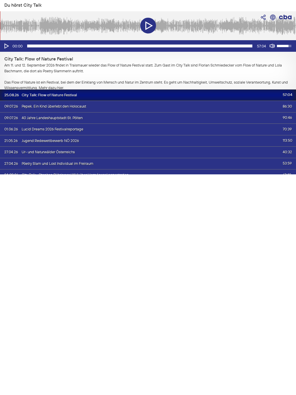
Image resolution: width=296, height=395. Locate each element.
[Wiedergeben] (6, 46)
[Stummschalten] (272, 46)
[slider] (139, 46)
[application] (148, 46)
